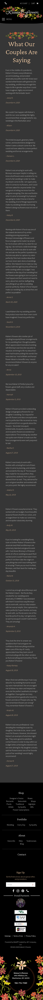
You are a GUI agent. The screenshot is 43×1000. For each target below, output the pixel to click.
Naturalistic (22, 801)
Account (23, 3)
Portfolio (22, 819)
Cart (32, 3)
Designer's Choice (16, 798)
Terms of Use (18, 936)
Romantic (10, 801)
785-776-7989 (22, 790)
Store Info (11, 841)
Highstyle (31, 804)
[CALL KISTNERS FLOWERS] (6, 3)
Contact (22, 854)
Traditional (20, 804)
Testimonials (31, 841)
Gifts (31, 807)
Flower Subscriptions (21, 810)
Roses (30, 798)
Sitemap (8, 936)
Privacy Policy (31, 936)
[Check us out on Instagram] (18, 891)
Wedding (10, 825)
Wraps (33, 801)
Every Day (21, 825)
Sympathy (22, 807)
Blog (22, 844)
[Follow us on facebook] (13, 891)
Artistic (11, 807)
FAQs (21, 841)
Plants (9, 804)
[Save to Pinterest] (23, 891)
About (22, 835)
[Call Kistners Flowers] (27, 891)
